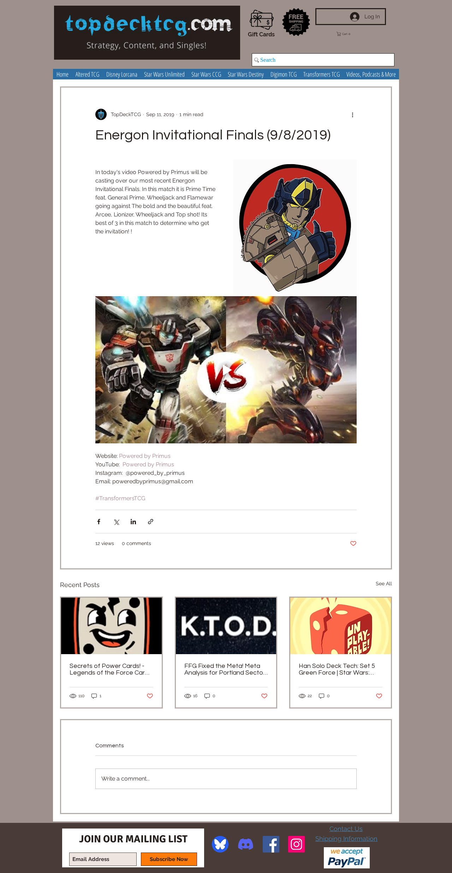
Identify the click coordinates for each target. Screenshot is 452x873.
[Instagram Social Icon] (296, 844)
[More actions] (352, 114)
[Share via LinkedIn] (133, 521)
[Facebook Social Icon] (271, 844)
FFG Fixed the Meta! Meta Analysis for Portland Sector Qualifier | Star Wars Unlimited (224, 669)
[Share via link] (150, 521)
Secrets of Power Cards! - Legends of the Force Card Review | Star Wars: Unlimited (111, 669)
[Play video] (226, 369)
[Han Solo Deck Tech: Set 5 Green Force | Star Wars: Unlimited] (340, 626)
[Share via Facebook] (98, 521)
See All (384, 583)
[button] (349, 34)
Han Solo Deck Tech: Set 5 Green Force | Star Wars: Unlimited (337, 669)
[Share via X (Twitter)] (116, 521)
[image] (220, 844)
